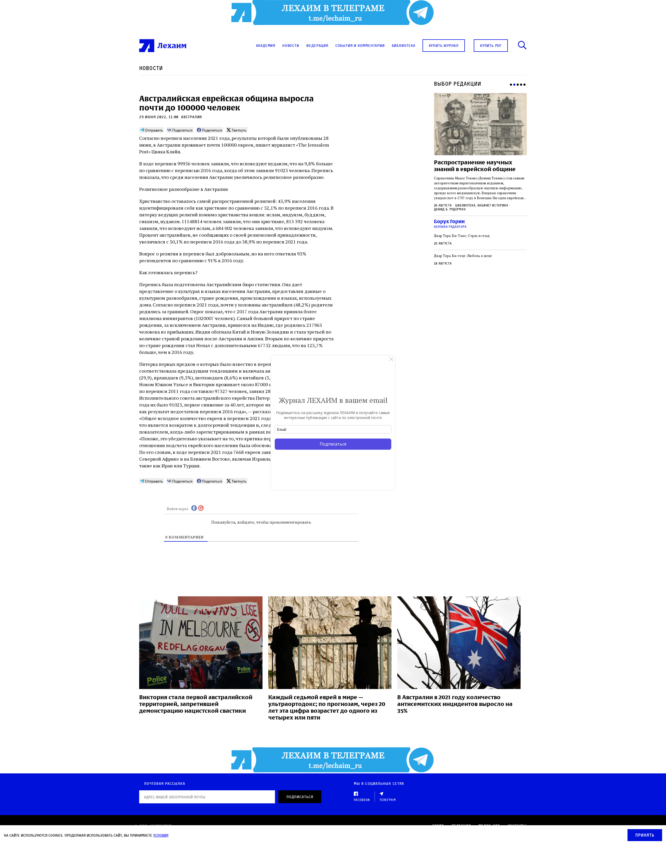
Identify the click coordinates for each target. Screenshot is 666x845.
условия (160, 835)
